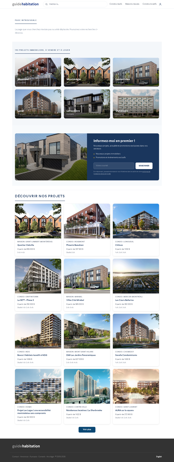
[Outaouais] (136, 103)
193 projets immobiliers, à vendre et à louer (42, 50)
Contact (15, 457)
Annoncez (24, 457)
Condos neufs (116, 4)
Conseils (41, 457)
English (159, 457)
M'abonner (144, 166)
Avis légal (50, 457)
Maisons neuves (132, 4)
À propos (33, 457)
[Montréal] (38, 72)
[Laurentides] (136, 72)
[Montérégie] (87, 72)
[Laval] (38, 103)
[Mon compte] (160, 4)
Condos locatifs (150, 4)
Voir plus (87, 430)
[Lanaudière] (87, 103)
